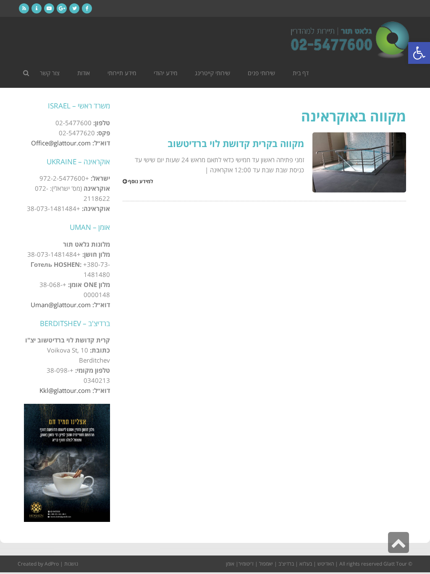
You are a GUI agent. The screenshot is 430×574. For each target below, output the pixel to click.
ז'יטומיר (246, 563)
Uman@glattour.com (61, 304)
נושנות (71, 563)
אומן (230, 563)
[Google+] (62, 8)
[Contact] (36, 8)
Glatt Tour (395, 563)
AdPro (52, 563)
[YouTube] (49, 8)
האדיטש (325, 563)
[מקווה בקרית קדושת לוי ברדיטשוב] (359, 162)
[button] (419, 53)
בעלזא (305, 563)
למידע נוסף (140, 181)
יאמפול (266, 563)
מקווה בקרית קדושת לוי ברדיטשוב (236, 143)
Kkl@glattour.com (65, 390)
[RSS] (24, 8)
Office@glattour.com (61, 143)
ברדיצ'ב (286, 563)
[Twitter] (74, 8)
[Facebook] (87, 8)
